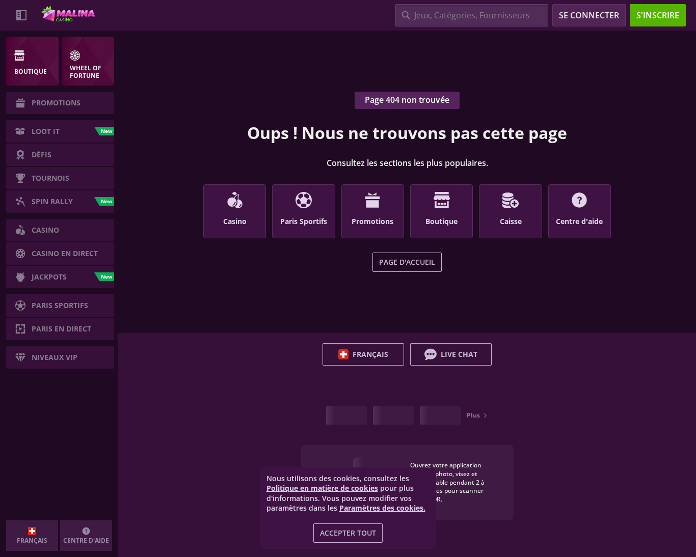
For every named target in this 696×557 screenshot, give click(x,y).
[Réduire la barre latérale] (21, 15)
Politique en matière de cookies (322, 488)
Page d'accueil (407, 262)
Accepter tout (348, 533)
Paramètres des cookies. (382, 508)
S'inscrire (657, 15)
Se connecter (589, 15)
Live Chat (459, 354)
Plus (473, 415)
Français (370, 354)
